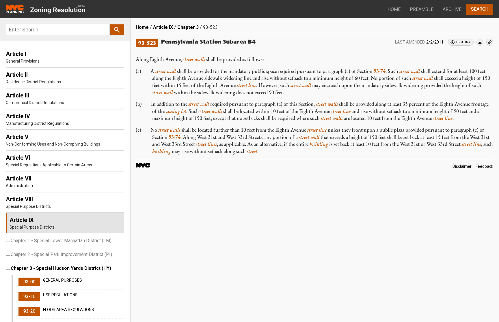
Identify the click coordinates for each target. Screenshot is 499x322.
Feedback (484, 166)
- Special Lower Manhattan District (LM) (61, 240)
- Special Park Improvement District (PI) (61, 254)
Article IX (163, 27)
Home (394, 9)
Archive (452, 9)
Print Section (479, 42)
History (463, 42)
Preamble (421, 9)
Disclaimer (462, 166)
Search (479, 9)
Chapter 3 (188, 27)
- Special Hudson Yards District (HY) (61, 268)
